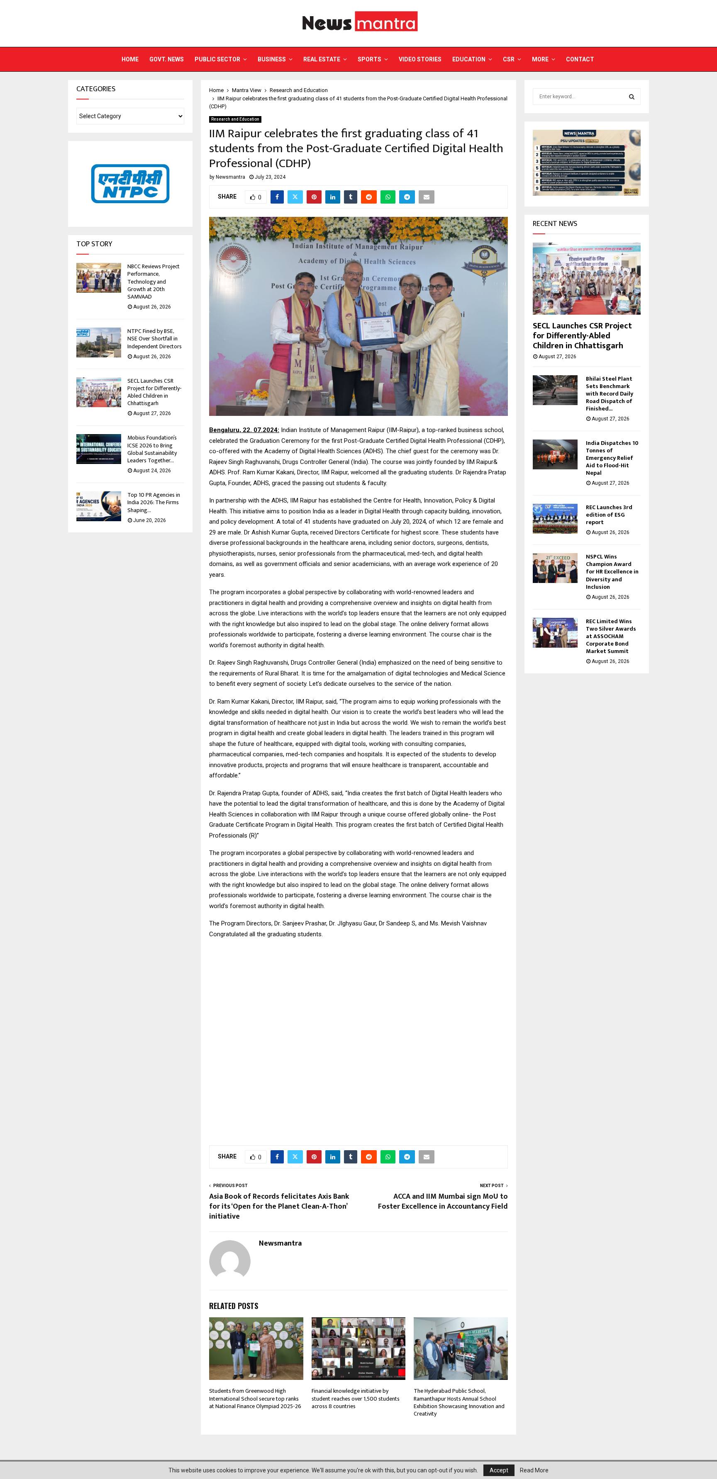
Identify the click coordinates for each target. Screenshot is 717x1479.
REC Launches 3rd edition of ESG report (609, 515)
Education (468, 59)
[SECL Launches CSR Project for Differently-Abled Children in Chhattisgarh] (98, 392)
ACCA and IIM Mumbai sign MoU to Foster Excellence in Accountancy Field (443, 1201)
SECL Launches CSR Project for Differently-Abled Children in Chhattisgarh (154, 392)
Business (272, 59)
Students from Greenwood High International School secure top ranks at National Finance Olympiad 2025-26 (255, 1398)
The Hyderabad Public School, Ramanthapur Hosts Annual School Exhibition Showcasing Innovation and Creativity (459, 1402)
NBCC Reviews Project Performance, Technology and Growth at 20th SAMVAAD (153, 281)
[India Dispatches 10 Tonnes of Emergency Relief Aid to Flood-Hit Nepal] (555, 454)
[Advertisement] (358, 1037)
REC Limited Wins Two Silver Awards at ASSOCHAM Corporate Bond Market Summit (611, 636)
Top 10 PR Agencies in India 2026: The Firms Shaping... (153, 502)
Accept (499, 1470)
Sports (369, 59)
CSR (509, 59)
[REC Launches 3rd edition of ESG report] (555, 519)
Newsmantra (230, 177)
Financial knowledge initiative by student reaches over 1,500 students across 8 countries (356, 1398)
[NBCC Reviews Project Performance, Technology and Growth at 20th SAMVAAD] (98, 278)
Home (130, 59)
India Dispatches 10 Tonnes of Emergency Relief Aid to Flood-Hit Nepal (612, 458)
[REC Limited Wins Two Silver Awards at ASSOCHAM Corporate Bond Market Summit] (555, 633)
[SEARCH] (632, 96)
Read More (534, 1470)
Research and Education (235, 119)
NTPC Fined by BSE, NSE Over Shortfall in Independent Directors (154, 338)
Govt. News (166, 59)
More (540, 59)
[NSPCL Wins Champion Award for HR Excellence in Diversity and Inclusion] (555, 568)
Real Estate (321, 59)
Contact (580, 59)
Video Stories (420, 59)
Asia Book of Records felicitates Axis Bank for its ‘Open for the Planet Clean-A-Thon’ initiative (279, 1206)
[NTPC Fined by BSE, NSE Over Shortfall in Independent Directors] (98, 342)
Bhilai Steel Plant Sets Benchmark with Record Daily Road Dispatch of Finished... (609, 393)
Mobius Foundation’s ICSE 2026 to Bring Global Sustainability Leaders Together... (152, 449)
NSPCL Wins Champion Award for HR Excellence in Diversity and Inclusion (612, 571)
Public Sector (217, 59)
